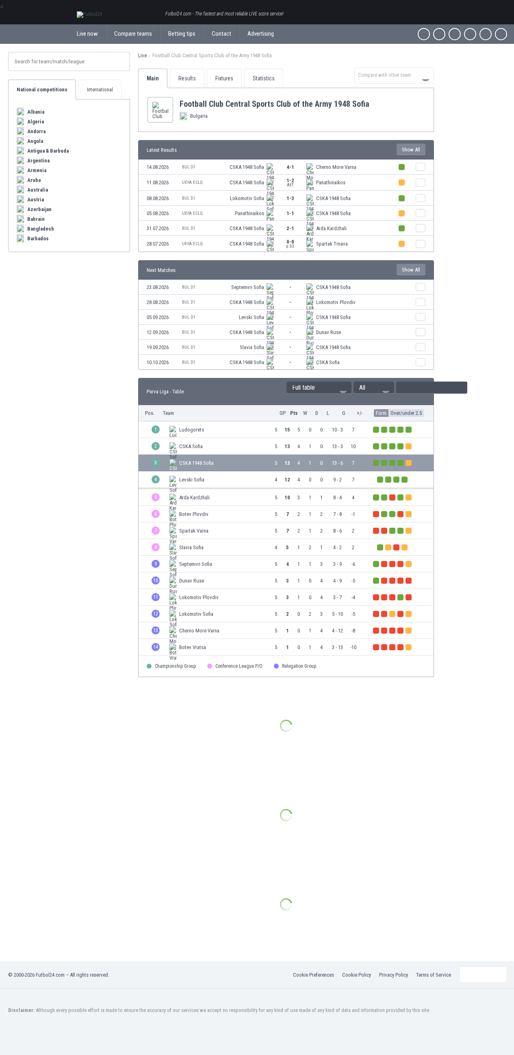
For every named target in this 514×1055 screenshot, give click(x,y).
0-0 (290, 243)
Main (153, 78)
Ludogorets (191, 430)
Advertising (260, 33)
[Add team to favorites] (376, 104)
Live (142, 55)
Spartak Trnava (332, 244)
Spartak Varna (193, 531)
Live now (87, 33)
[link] (286, 167)
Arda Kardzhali (331, 228)
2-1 (290, 228)
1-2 (290, 182)
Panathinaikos (330, 182)
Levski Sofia (251, 317)
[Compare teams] (420, 167)
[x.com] (439, 34)
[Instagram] (455, 34)
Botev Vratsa (192, 647)
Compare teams (133, 33)
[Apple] (470, 34)
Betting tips (181, 33)
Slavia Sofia (252, 347)
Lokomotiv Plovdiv (336, 302)
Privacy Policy (393, 974)
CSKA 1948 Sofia (247, 167)
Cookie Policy (356, 974)
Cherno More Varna (336, 167)
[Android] (485, 34)
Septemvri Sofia (247, 287)
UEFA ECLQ (192, 182)
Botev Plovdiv (193, 514)
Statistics (264, 78)
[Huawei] (501, 34)
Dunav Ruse (328, 332)
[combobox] (394, 75)
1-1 (290, 213)
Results (187, 78)
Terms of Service (433, 974)
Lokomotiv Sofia (247, 198)
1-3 (290, 198)
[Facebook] (424, 34)
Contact (221, 33)
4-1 (290, 167)
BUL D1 (188, 167)
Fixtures (224, 78)
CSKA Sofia (328, 362)
